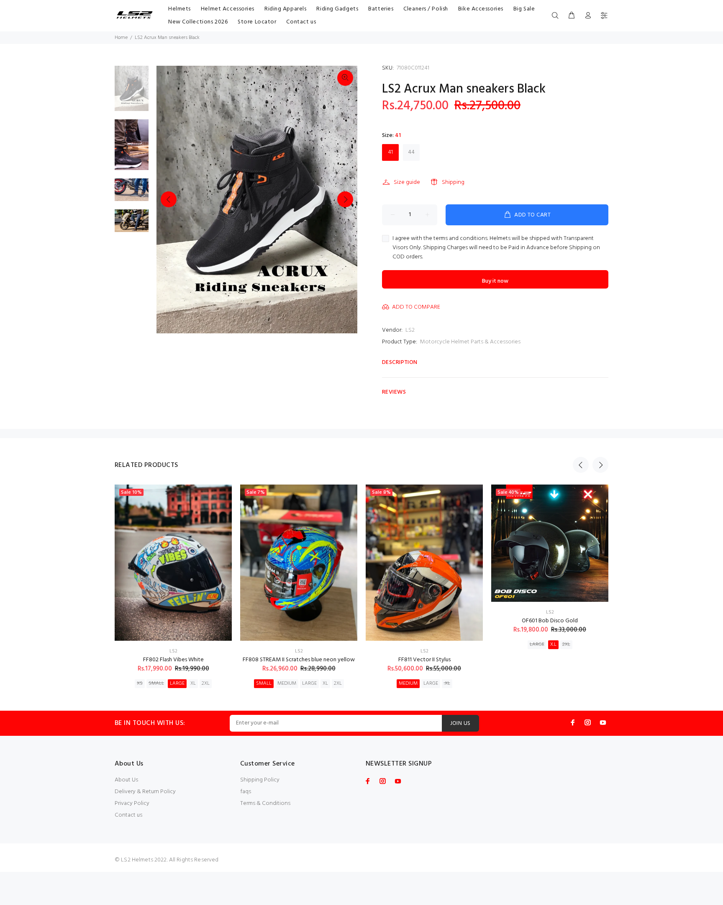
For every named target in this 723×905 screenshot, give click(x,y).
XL (193, 683)
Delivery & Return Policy (145, 792)
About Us (126, 780)
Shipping (453, 182)
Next (345, 199)
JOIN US (460, 723)
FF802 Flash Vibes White (173, 660)
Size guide (407, 182)
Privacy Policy (132, 803)
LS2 (410, 330)
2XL (206, 683)
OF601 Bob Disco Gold (550, 621)
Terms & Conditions (265, 803)
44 (411, 152)
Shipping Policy (259, 780)
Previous (169, 199)
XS (140, 683)
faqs (245, 792)
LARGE (177, 683)
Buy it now (495, 281)
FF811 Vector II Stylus (424, 660)
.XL (447, 683)
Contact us (128, 815)
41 (390, 152)
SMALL (156, 683)
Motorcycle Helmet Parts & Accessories (470, 342)
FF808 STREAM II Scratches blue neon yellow (299, 660)
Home (121, 38)
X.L (553, 644)
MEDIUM (286, 683)
